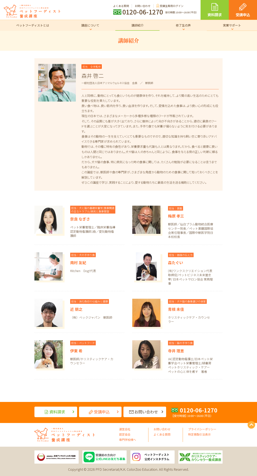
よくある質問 (162, 434)
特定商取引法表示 (199, 434)
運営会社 (124, 429)
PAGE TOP (251, 425)
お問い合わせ (162, 429)
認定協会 (124, 434)
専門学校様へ (127, 439)
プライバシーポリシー (202, 429)
